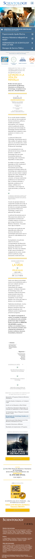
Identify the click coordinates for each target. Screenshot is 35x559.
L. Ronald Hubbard (6, 538)
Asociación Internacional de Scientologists (22, 547)
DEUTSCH (5, 532)
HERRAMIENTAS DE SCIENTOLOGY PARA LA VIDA (15, 44)
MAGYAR (10, 532)
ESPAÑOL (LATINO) (26, 532)
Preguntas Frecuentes (22, 539)
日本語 (13, 531)
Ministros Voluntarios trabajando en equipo (14, 38)
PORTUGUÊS (28, 533)
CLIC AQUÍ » (17, 477)
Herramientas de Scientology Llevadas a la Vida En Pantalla (17, 416)
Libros (29, 539)
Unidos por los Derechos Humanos (15, 549)
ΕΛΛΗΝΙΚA (17, 533)
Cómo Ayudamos (4, 64)
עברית (9, 531)
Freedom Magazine (7, 548)
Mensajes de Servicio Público (13, 48)
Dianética (13, 545)
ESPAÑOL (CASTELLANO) (8, 533)
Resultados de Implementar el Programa (16, 427)
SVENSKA (19, 532)
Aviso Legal (4, 557)
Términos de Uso (28, 556)
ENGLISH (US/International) (8, 529)
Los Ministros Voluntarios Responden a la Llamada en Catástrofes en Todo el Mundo (17, 408)
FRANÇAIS (5, 531)
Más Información (13, 540)
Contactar (20, 540)
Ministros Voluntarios (12, 539)
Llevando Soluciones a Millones (14, 424)
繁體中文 (23, 531)
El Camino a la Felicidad (14, 64)
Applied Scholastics (23, 63)
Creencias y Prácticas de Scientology (19, 538)
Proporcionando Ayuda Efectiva (13, 34)
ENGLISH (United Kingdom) (21, 529)
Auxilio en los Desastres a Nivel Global (16, 405)
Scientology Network (20, 545)
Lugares (24, 540)
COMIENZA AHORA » (17, 458)
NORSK (14, 532)
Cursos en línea (6, 540)
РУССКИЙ (18, 531)
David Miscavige (10, 546)
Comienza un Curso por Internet (21, 546)
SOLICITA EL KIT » (17, 510)
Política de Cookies (20, 556)
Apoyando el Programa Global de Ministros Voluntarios (17, 397)
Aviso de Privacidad (11, 556)
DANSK (28, 529)
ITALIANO (22, 533)
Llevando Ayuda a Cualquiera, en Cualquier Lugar (17, 401)
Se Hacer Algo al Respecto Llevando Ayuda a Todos (17, 412)
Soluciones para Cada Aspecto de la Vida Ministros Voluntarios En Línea (17, 420)
